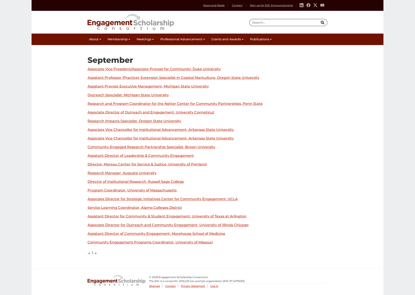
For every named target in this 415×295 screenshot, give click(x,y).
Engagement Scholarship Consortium (131, 21)
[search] (323, 22)
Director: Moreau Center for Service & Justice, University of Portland (147, 164)
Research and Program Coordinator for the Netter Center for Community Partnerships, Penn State (175, 104)
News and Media (214, 5)
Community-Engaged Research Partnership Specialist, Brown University (151, 147)
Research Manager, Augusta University (122, 173)
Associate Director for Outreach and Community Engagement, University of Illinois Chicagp (168, 225)
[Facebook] (308, 5)
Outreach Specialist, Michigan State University (128, 95)
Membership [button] (118, 39)
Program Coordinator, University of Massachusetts (132, 190)
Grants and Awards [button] (226, 39)
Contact (237, 5)
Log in (214, 286)
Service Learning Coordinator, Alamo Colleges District (135, 208)
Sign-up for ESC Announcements (271, 5)
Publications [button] (259, 39)
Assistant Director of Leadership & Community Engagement (141, 156)
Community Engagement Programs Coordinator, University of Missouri (150, 242)
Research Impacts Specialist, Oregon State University (134, 121)
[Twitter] (315, 5)
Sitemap (154, 286)
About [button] (94, 39)
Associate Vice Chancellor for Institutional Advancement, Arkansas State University (161, 130)
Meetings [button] (144, 39)
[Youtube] (322, 5)
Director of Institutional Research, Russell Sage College (136, 182)
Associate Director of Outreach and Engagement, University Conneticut (151, 112)
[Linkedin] (301, 5)
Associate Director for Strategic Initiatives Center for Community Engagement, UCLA (163, 199)
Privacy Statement (193, 286)
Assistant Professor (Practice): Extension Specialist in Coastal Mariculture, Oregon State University (173, 78)
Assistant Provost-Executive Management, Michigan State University (148, 86)
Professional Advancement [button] (181, 39)
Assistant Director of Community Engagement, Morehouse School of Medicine (156, 234)
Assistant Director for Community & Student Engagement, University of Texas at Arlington (167, 216)
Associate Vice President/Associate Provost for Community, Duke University (154, 69)
